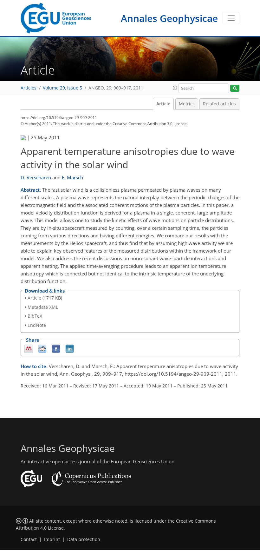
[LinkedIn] (69, 349)
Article (163, 104)
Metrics (187, 104)
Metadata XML (43, 307)
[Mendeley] (28, 349)
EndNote (37, 325)
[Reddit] (42, 349)
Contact (29, 539)
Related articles (219, 104)
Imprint (52, 539)
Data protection (83, 539)
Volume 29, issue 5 (62, 88)
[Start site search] (234, 88)
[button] (175, 88)
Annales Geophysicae (169, 18)
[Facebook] (56, 349)
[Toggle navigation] (231, 18)
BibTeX (35, 316)
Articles (28, 88)
